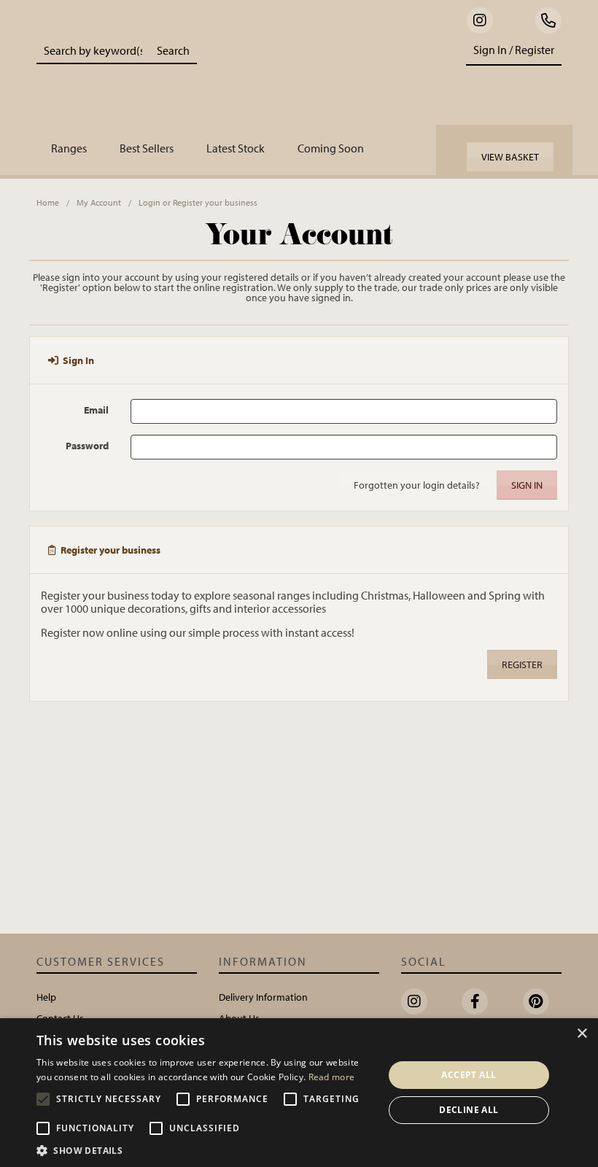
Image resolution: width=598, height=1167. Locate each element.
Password (87, 445)
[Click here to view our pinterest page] (536, 1001)
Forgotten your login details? (417, 485)
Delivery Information (263, 997)
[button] (204, 1149)
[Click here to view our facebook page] (475, 1001)
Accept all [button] (468, 1075)
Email (96, 409)
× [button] (581, 1033)
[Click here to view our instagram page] (480, 20)
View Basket (510, 156)
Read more (331, 1077)
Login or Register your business (198, 202)
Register (522, 664)
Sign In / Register (513, 49)
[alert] (299, 1092)
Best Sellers (147, 148)
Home (47, 202)
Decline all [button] (468, 1110)
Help (46, 997)
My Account (99, 202)
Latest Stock (235, 148)
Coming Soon (331, 148)
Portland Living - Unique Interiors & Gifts (321, 76)
